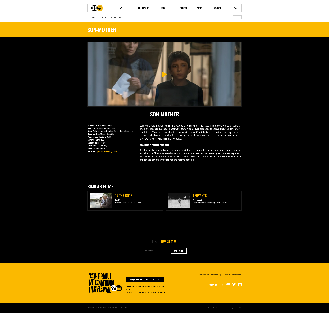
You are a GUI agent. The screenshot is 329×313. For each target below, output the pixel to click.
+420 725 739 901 (153, 279)
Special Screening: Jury (106, 151)
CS (235, 17)
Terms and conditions (231, 275)
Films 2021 (103, 17)
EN (239, 17)
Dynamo (219, 308)
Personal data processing (210, 275)
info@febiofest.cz (137, 279)
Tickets (183, 8)
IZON (240, 308)
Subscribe (178, 251)
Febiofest (91, 17)
